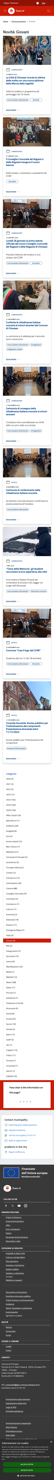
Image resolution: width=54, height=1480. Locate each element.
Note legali (10, 1435)
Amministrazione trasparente (18, 1423)
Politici (9, 1233)
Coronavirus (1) (12, 904)
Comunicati (10, 1331)
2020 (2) (9, 778)
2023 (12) (10, 794)
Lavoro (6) (10, 961)
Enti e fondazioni (13, 1229)
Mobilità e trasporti (14, 1280)
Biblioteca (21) (12, 851)
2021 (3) (9, 784)
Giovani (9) (10, 940)
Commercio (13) (12, 877)
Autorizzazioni (12, 1312)
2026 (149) (11, 810)
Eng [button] (43, 3)
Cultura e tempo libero (15, 1257)
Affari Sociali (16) (13, 815)
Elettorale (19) (12, 919)
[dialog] (27, 1459)
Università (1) (12, 1065)
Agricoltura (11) (12, 820)
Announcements (19, 21)
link (3, 1459)
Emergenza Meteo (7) (15, 930)
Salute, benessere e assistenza (19, 1308)
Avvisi (8, 1335)
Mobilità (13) (11, 977)
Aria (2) (9, 836)
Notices (14, 482)
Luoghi (9, 1346)
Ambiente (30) (12, 825)
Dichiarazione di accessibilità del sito (21, 1439)
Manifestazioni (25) (14, 966)
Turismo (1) (11, 1060)
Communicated (16, 70)
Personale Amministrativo (17, 1237)
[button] (27, 1475)
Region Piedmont (11, 2)
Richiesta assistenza (14, 1411)
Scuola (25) (11, 1018)
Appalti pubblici (12, 1269)
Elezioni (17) (11, 924)
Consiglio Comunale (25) (16, 893)
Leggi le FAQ (11, 1407)
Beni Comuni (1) (13, 846)
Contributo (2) (12, 898)
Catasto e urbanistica (15, 1273)
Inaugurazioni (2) (13, 950)
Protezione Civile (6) (14, 1003)
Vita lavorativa (12, 1261)
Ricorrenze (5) (12, 1008)
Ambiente (10, 1304)
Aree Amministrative (15, 1221)
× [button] (51, 1442)
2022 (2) (9, 789)
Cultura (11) (11, 909)
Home (5, 21)
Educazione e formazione (16, 1292)
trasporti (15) (11, 1050)
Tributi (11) (10, 1055)
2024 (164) (11, 799)
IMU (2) (9, 945)
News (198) (11, 982)
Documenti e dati (13, 1241)
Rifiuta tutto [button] (27, 1470)
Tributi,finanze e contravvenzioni (20, 1300)
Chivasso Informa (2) (14, 867)
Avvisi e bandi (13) (14, 841)
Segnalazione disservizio (16, 1403)
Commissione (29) (13, 883)
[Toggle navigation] (5, 10)
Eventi (8, 1350)
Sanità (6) (10, 1013)
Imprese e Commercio (15, 1265)
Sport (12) (10, 1034)
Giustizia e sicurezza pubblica (18, 1296)
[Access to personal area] (37, 3)
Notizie (9, 1327)
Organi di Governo (13, 1217)
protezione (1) (12, 997)
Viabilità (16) (11, 1076)
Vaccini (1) (10, 1070)
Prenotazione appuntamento (18, 1399)
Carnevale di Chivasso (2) (16, 857)
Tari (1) (9, 1044)
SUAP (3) (10, 1039)
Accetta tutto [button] (27, 1464)
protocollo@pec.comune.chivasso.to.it (23, 1384)
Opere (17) (10, 987)
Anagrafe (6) (11, 830)
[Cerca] (48, 10)
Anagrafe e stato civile (15, 1253)
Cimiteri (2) (11, 872)
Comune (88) (11, 888)
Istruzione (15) (12, 956)
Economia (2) (11, 914)
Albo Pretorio (11, 1427)
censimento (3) (12, 862)
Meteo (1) (10, 971)
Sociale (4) (10, 1029)
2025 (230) (11, 804)
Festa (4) (9, 935)
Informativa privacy (14, 1431)
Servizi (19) (11, 1024)
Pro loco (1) (11, 992)
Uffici (8, 1225)
